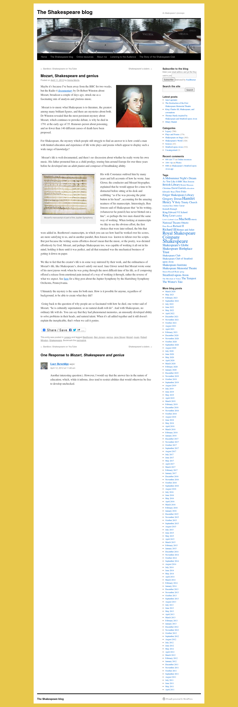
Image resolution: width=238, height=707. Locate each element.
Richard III (169, 229)
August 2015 (170, 526)
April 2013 (169, 614)
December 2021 (171, 316)
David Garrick (178, 188)
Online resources (85, 56)
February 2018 (171, 432)
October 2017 (171, 445)
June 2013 (169, 608)
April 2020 (169, 360)
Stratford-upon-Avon (174, 146)
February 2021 (171, 332)
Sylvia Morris (73, 80)
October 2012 (171, 633)
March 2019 (170, 401)
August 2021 (170, 325)
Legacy (67, 337)
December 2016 (171, 476)
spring (182, 271)
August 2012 (170, 639)
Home (44, 56)
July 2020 (169, 350)
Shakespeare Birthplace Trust (177, 250)
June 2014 (169, 570)
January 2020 (170, 369)
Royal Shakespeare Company (179, 235)
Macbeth (185, 219)
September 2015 (172, 523)
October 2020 (171, 341)
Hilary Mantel (171, 121)
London (178, 215)
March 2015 (170, 542)
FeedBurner (191, 79)
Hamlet (188, 198)
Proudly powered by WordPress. (179, 698)
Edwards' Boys (169, 191)
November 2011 (172, 667)
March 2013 (170, 617)
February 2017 (171, 470)
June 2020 (169, 354)
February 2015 (171, 545)
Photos (179, 162)
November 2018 (172, 410)
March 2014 (170, 579)
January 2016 (170, 510)
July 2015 (169, 529)
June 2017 (169, 457)
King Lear (169, 215)
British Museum (187, 185)
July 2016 (169, 492)
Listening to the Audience (123, 56)
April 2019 (169, 398)
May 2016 (169, 498)
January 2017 (170, 473)
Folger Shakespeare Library (178, 195)
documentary (65, 90)
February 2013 (171, 620)
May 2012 (169, 648)
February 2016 (171, 507)
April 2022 (169, 313)
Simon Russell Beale (171, 271)
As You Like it (170, 181)
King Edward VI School (175, 212)
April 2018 (169, 426)
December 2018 (171, 407)
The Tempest (189, 278)
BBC (180, 181)
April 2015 (169, 539)
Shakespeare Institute (175, 265)
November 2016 (172, 479)
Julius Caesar (179, 205)
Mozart (129, 337)
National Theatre (172, 222)
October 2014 (171, 557)
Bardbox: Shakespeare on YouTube (59, 68)
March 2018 (170, 429)
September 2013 (172, 598)
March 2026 (170, 291)
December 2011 (171, 664)
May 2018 (169, 423)
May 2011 (169, 686)
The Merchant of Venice (172, 278)
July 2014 (169, 567)
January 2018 (170, 435)
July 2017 (169, 454)
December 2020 (171, 335)
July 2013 (169, 604)
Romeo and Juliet (185, 229)
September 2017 (172, 448)
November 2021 (172, 319)
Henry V (169, 202)
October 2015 (171, 520)
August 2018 (170, 416)
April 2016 (169, 501)
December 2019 (171, 372)
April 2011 (169, 689)
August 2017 (170, 451)
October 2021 (171, 322)
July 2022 (169, 303)
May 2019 (169, 394)
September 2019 (172, 382)
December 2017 (171, 438)
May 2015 (169, 535)
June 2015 (169, 532)
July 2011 (169, 680)
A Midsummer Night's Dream (179, 178)
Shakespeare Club (171, 255)
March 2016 (170, 504)
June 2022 (169, 307)
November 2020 (172, 338)
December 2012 (171, 626)
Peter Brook (167, 226)
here (66, 278)
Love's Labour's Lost (170, 219)
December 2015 (171, 513)
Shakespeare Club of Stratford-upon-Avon (178, 260)
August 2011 (170, 676)
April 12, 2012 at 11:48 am (62, 367)
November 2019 (172, 376)
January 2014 (170, 586)
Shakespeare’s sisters (140, 68)
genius (109, 337)
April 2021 (169, 329)
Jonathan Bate (168, 205)
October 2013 (171, 595)
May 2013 (169, 611)
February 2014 (171, 582)
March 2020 (170, 363)
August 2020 (170, 347)
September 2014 (172, 561)
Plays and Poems (172, 134)
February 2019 (171, 404)
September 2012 (172, 636)
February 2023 (171, 297)
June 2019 (169, 391)
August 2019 (170, 385)
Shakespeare (55, 340)
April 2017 (169, 463)
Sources (168, 143)
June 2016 (169, 495)
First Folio (181, 191)
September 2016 (172, 485)
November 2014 (172, 554)
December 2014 (171, 551)
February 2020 (171, 366)
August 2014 (170, 564)
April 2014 (169, 576)
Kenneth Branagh (170, 209)
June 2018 (169, 419)
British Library (171, 184)
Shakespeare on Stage (174, 137)
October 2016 (171, 482)
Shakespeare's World (173, 140)
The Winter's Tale (173, 282)
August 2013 (170, 601)
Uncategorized (171, 150)
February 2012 (171, 658)
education (190, 188)
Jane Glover (119, 337)
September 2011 (172, 673)
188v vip (169, 162)
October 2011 (171, 670)
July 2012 (169, 642)
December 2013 (171, 589)
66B (167, 165)
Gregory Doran (172, 198)
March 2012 (170, 655)
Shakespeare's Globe (176, 245)
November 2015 (172, 517)
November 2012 (172, 629)
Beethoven (88, 337)
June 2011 (169, 683)
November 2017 (172, 441)
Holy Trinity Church (186, 202)
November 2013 (172, 592)
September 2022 (172, 300)
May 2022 (169, 310)
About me (102, 56)
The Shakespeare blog (65, 11)
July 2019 (169, 388)
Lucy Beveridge (59, 364)
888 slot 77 (170, 159)
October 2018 (171, 413)
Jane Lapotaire (171, 99)
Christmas (167, 188)
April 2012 (169, 651)
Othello (185, 222)
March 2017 (170, 466)
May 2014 (169, 573)
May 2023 (169, 294)
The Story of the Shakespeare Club (157, 56)
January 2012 (170, 661)
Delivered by (185, 79)
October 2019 (171, 379)
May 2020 (169, 357)
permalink (81, 340)
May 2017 (169, 460)
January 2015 (170, 548)
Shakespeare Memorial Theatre (180, 268)
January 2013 (170, 623)
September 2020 (172, 344)
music (136, 337)
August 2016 (170, 488)
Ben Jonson (99, 337)
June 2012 (169, 645)
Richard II (178, 226)
